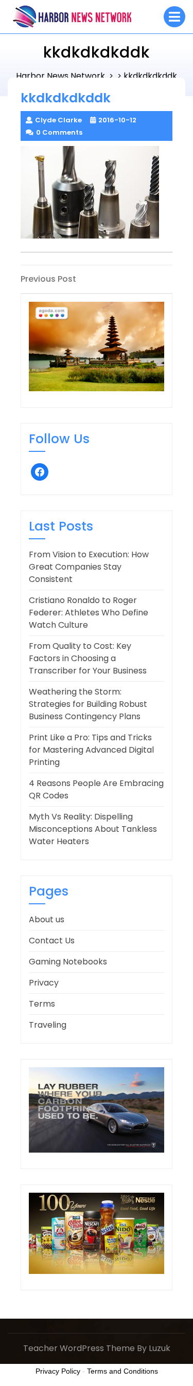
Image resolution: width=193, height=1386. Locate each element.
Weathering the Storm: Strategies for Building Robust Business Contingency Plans (88, 704)
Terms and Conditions (122, 1371)
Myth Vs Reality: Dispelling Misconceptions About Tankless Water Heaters (93, 829)
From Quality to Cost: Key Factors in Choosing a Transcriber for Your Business (88, 658)
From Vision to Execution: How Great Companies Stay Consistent (89, 567)
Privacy (44, 983)
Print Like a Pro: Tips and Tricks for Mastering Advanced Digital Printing (91, 750)
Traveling (47, 1025)
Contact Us (52, 940)
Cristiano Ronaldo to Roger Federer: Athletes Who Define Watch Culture (88, 612)
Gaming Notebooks (68, 962)
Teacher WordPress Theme (79, 1348)
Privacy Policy (58, 1371)
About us (46, 919)
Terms (42, 1004)
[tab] (174, 16)
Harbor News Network (60, 76)
